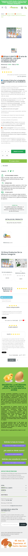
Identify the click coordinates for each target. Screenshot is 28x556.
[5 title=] (10, 275)
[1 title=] (4, 275)
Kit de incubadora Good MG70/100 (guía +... (7, 272)
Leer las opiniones (21, 76)
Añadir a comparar (7, 155)
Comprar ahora (15, 161)
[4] (9, 72)
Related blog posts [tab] (14, 223)
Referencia (6, 242)
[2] (5, 72)
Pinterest (13, 171)
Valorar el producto (6, 297)
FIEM (21, 271)
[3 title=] (7, 275)
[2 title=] (5, 275)
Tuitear (10, 171)
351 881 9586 (9, 500)
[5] (11, 72)
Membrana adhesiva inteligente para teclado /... (20, 273)
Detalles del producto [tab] (14, 219)
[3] (7, 72)
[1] (3, 72)
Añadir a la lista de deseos (3, 155)
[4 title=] (9, 275)
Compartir (8, 171)
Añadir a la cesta (18, 151)
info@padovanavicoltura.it (16, 505)
